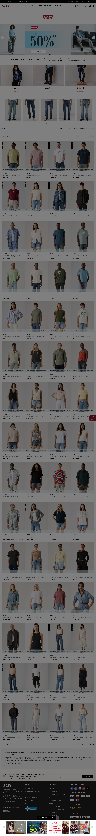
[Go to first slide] (92, 827)
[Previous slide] (4, 827)
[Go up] (57, 818)
